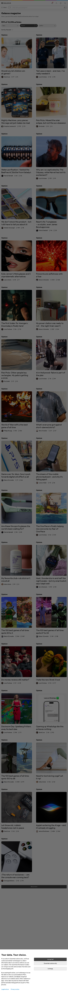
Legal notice (5, 989)
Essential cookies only (50, 963)
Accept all (50, 959)
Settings (50, 969)
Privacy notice (15, 989)
